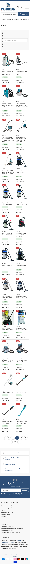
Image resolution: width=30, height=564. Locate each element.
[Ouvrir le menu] (27, 7)
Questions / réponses (7, 512)
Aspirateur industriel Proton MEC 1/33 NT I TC (7, 235)
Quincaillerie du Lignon (8, 542)
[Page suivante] (19, 442)
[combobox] (15, 14)
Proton (18, 168)
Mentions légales (5, 524)
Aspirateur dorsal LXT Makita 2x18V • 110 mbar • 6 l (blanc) (7, 73)
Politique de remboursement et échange (12, 528)
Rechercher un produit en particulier (10, 506)
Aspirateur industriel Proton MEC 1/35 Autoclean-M (21, 235)
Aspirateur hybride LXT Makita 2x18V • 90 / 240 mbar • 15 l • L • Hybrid (8, 172)
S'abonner (24, 490)
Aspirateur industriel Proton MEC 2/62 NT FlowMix (7, 298)
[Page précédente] (4, 438)
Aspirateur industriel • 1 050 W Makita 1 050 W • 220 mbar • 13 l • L (8, 360)
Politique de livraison (6, 530)
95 (15, 442)
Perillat (19, 540)
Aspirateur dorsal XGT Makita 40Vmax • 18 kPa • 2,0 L (22, 73)
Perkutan (8, 554)
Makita (4, 69)
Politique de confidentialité (8, 526)
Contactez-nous (5, 514)
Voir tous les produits (7, 508)
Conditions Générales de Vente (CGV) (11, 532)
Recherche (25, 14)
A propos (3, 510)
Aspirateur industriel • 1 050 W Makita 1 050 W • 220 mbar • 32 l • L (22, 360)
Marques (3, 516)
